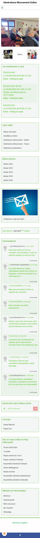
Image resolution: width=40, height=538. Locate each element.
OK (35, 409)
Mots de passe (9, 504)
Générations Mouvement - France (16, 144)
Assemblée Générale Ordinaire (15, 464)
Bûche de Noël (9, 472)
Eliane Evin (7, 429)
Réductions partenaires (12, 148)
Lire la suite (33, 260)
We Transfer (8, 508)
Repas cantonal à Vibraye (13, 460)
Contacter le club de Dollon (13, 219)
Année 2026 (8, 180)
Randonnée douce (12, 85)
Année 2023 (8, 168)
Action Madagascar (10, 468)
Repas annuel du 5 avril (12, 456)
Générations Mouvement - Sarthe (16, 140)
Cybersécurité (8, 500)
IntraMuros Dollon (10, 136)
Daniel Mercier (9, 425)
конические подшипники (19, 265)
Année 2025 (8, 176)
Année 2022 (8, 164)
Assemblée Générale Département (16, 476)
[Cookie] (4, 533)
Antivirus (6, 496)
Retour (20, 54)
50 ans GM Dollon (10, 447)
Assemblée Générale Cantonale (15, 480)
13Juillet (6, 451)
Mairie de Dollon (9, 132)
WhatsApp (7, 512)
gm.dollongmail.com (17, 246)
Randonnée (9, 72)
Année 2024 (8, 172)
